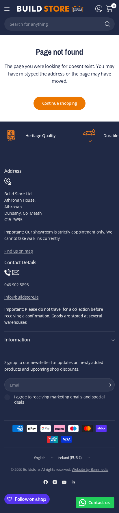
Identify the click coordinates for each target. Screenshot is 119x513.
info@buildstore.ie (21, 297)
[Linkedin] (73, 482)
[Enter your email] (109, 384)
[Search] (107, 24)
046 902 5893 (16, 284)
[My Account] (99, 8)
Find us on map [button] (18, 251)
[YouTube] (64, 482)
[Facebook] (45, 482)
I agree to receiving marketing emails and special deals (59, 399)
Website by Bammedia (90, 469)
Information (17, 340)
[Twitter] (55, 482)
